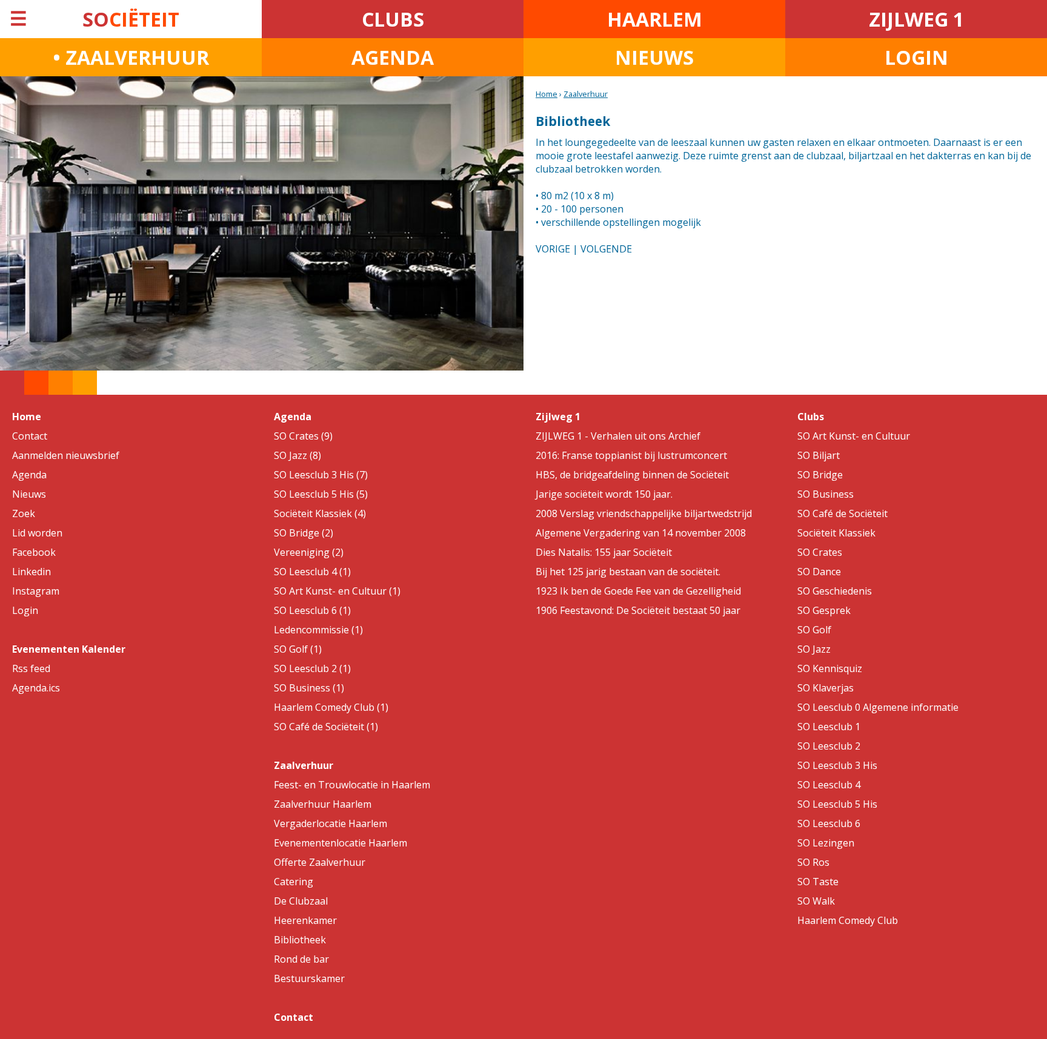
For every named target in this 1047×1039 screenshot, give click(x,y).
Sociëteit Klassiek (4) (320, 513)
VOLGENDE (606, 249)
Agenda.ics (36, 687)
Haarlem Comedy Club (847, 920)
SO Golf (814, 629)
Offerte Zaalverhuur (319, 862)
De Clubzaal (301, 901)
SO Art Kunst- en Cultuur (853, 436)
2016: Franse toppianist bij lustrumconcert (631, 455)
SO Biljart (818, 455)
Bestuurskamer (309, 978)
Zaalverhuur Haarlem (322, 804)
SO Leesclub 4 (828, 784)
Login (25, 610)
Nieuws (29, 494)
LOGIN (916, 57)
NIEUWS (654, 57)
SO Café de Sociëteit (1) (326, 726)
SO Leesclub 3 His (837, 765)
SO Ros (813, 862)
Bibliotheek (300, 939)
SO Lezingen (825, 842)
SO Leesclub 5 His (837, 804)
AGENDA (392, 57)
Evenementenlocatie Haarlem (340, 842)
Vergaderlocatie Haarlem (330, 823)
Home (546, 93)
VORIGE (553, 249)
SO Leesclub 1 (828, 726)
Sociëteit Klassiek (836, 532)
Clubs (810, 416)
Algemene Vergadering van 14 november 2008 (641, 532)
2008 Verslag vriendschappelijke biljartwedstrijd (644, 513)
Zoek (23, 513)
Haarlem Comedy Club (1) (331, 707)
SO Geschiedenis (834, 591)
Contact (29, 436)
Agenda (29, 474)
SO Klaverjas (825, 687)
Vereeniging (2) (309, 552)
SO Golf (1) (298, 649)
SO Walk (816, 901)
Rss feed (31, 668)
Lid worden (37, 532)
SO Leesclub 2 (828, 746)
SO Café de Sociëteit (842, 513)
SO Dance (819, 571)
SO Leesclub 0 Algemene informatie (878, 707)
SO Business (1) (309, 687)
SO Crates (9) (303, 436)
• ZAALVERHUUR (131, 57)
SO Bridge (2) (303, 532)
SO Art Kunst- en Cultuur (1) (337, 591)
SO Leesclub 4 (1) (312, 571)
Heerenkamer (305, 920)
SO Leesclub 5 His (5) (321, 494)
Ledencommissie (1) (318, 629)
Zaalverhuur (585, 93)
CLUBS (393, 19)
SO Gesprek (824, 610)
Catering (293, 881)
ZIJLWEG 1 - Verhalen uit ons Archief (618, 436)
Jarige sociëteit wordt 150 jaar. (604, 494)
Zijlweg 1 (558, 416)
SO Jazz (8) (297, 455)
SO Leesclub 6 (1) (312, 610)
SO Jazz (814, 649)
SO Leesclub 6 (828, 823)
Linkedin (31, 571)
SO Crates (819, 552)
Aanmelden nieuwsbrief (65, 455)
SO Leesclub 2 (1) (312, 668)
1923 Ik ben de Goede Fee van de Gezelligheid (638, 591)
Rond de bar (301, 959)
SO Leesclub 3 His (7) (321, 474)
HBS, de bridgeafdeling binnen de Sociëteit (632, 474)
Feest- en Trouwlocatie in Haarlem (352, 784)
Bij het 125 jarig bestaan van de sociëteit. (628, 571)
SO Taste (818, 881)
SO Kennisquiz (829, 668)
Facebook (34, 552)
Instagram (35, 591)
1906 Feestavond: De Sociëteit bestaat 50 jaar (638, 610)
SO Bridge (820, 474)
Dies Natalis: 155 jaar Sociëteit (604, 552)
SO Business (825, 494)
